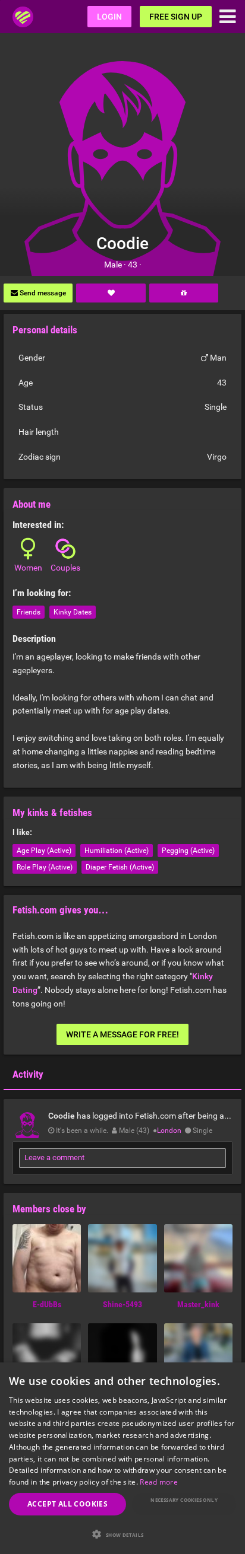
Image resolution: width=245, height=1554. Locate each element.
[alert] (122, 1458)
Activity (27, 1074)
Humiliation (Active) (116, 850)
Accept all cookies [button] (67, 1504)
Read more (159, 1482)
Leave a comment (54, 1157)
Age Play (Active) (44, 850)
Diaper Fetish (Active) (120, 867)
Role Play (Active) (45, 867)
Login (109, 16)
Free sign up (175, 16)
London (169, 1130)
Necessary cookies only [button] (184, 1499)
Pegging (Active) (188, 850)
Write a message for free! (122, 1034)
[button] (122, 1534)
